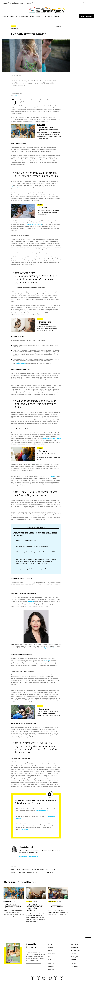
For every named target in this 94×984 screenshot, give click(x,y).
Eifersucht (31, 601)
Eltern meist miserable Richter (52, 438)
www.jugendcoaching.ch (47, 648)
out (54, 476)
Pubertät (13, 735)
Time (51, 476)
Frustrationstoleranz (20, 363)
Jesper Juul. (25, 189)
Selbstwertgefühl (16, 187)
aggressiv (47, 660)
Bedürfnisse (30, 224)
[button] (58, 26)
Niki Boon (16, 95)
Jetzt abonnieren (86, 16)
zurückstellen (38, 224)
